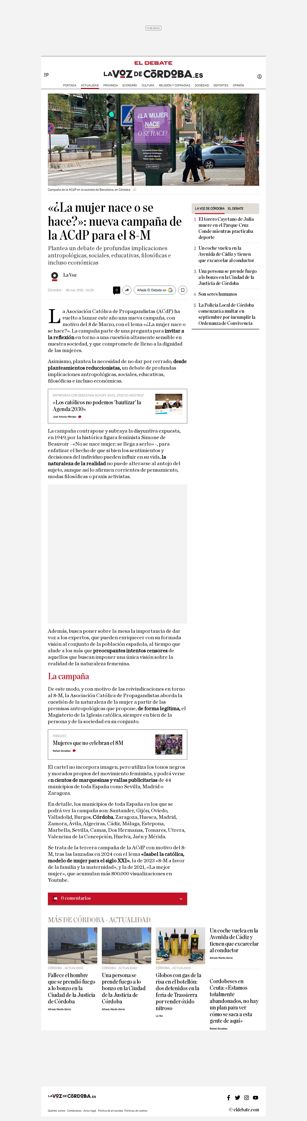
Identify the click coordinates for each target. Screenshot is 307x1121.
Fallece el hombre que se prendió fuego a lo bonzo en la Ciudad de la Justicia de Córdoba (71, 988)
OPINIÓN (238, 85)
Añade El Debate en (151, 290)
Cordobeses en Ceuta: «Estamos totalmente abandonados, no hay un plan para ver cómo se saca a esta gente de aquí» (234, 1001)
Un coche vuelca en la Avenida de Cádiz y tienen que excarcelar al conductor (226, 254)
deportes (221, 85)
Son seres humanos (217, 294)
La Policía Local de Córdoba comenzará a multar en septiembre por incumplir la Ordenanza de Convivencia (226, 314)
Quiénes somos (56, 1110)
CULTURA (148, 85)
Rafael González (62, 750)
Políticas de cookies (136, 1110)
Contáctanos (74, 1110)
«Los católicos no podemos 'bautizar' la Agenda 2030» (97, 405)
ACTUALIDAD (90, 85)
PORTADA (69, 85)
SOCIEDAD (202, 85)
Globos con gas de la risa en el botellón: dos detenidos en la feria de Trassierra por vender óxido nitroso (178, 991)
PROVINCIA (110, 85)
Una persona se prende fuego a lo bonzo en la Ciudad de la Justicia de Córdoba (227, 277)
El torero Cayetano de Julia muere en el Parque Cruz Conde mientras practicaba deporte (226, 228)
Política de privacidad (110, 1110)
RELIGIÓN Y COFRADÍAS (174, 85)
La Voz (70, 275)
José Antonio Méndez (64, 416)
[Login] (259, 77)
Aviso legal (89, 1110)
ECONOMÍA (129, 85)
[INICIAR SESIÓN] (259, 77)
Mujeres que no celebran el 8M (88, 743)
